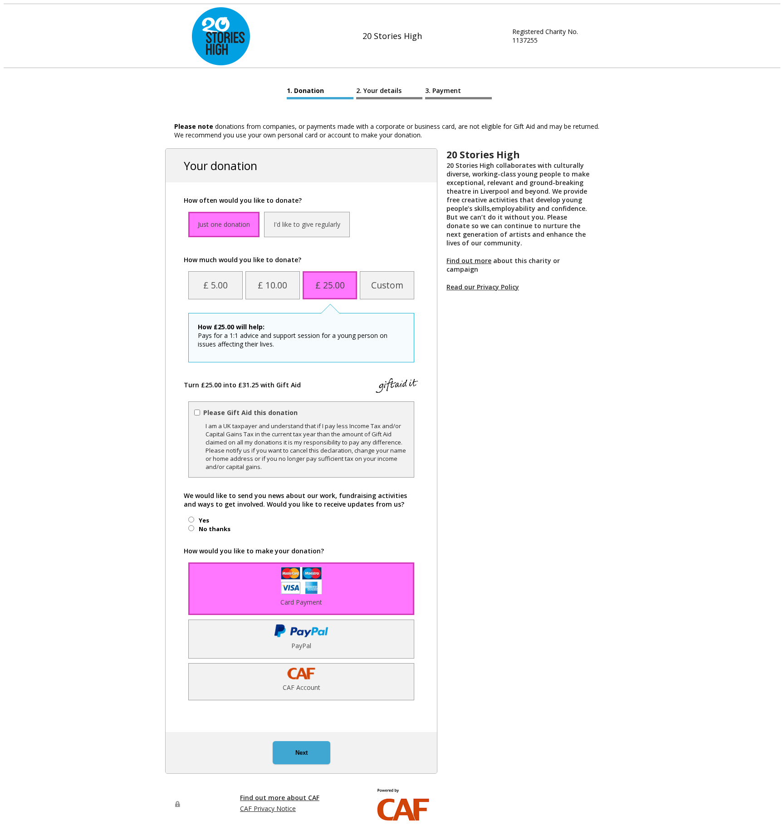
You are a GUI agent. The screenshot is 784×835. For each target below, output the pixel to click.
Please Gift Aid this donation (250, 412)
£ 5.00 (215, 285)
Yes (204, 520)
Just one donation (224, 224)
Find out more (468, 260)
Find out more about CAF (279, 797)
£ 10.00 (272, 285)
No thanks (214, 529)
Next (301, 752)
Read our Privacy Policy (482, 287)
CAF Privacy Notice (268, 808)
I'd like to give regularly (307, 224)
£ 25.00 (330, 285)
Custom (387, 285)
